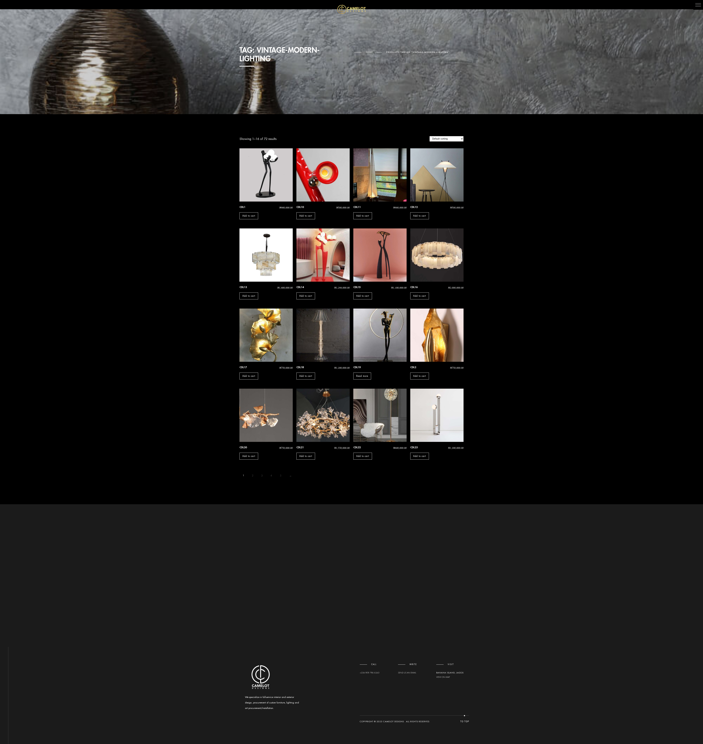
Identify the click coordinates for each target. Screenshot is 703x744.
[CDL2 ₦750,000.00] (437, 335)
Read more (362, 376)
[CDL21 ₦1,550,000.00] (323, 415)
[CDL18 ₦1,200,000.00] (323, 335)
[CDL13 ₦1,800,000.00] (266, 255)
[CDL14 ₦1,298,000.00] (323, 255)
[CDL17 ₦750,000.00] (266, 335)
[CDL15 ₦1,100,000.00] (380, 255)
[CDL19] (380, 335)
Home (369, 52)
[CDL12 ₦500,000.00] (437, 175)
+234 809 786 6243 (369, 672)
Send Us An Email (407, 672)
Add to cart (248, 215)
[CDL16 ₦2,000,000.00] (437, 255)
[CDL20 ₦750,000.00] (266, 415)
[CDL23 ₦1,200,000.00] (437, 415)
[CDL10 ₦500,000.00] (323, 175)
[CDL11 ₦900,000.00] (380, 175)
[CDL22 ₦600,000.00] (380, 415)
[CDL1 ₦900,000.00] (266, 175)
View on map (443, 677)
